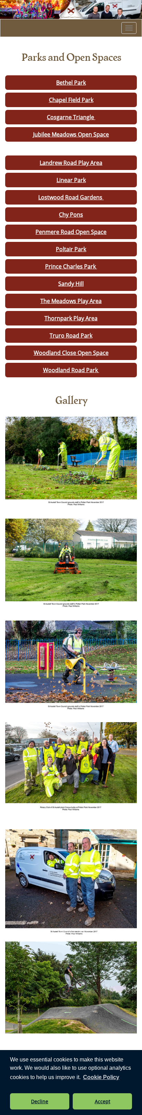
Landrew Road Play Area (71, 163)
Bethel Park (71, 82)
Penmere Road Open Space (71, 232)
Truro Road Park (71, 335)
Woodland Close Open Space (71, 353)
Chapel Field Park (71, 100)
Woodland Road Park (71, 370)
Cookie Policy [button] (101, 1077)
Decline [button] (39, 1101)
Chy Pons (71, 214)
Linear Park (71, 180)
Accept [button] (102, 1101)
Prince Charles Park (71, 266)
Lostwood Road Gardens (71, 197)
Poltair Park (71, 249)
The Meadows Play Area (71, 301)
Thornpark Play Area (71, 318)
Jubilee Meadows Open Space (71, 134)
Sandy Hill (71, 283)
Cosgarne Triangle (71, 117)
